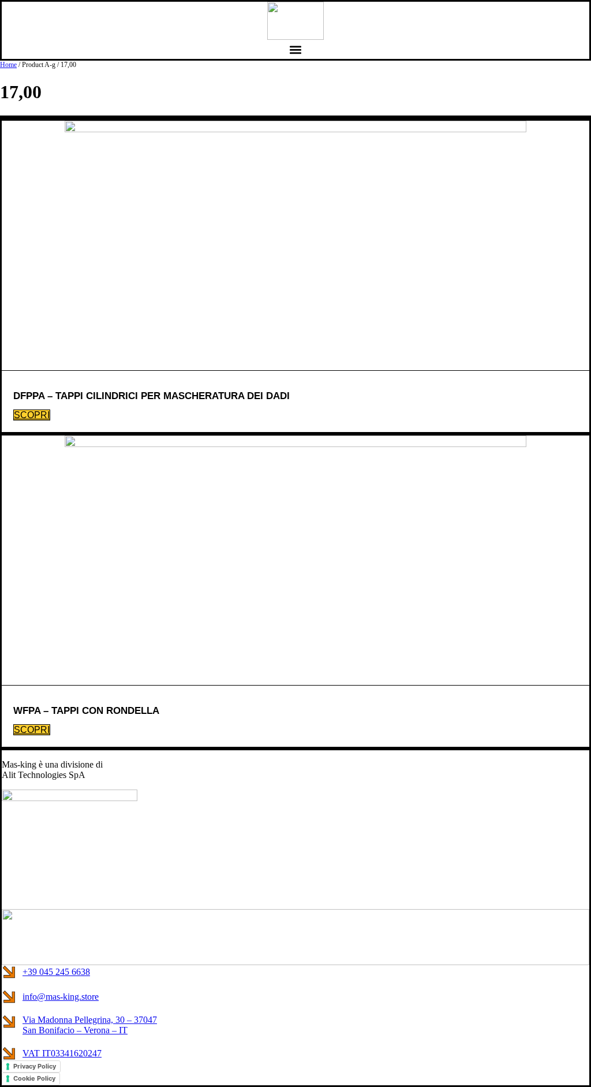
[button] (295, 49)
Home (8, 65)
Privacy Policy (34, 1066)
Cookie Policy (34, 1078)
